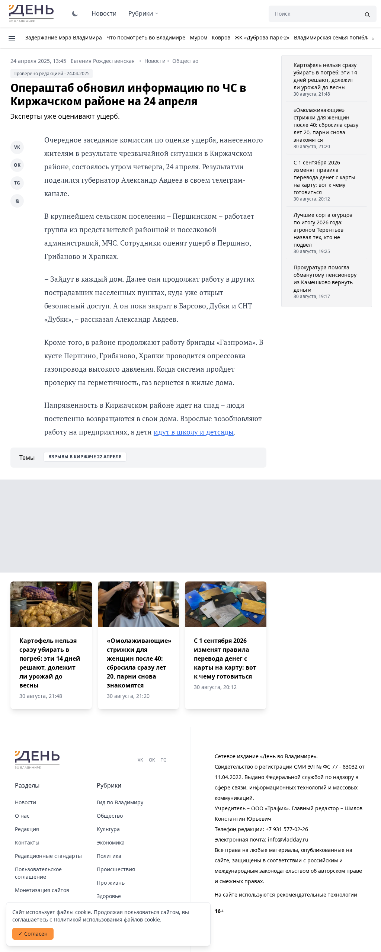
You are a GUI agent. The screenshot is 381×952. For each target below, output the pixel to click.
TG (17, 183)
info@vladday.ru (288, 839)
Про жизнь (111, 882)
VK (17, 147)
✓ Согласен (33, 933)
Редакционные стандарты (48, 855)
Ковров (221, 37)
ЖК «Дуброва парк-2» (262, 37)
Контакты (27, 842)
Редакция (27, 829)
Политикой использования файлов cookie (107, 919)
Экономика (111, 842)
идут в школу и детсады (194, 431)
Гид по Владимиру (120, 802)
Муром (198, 37)
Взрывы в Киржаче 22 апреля (85, 456)
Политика (109, 855)
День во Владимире (32, 14)
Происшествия (116, 869)
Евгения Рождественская (103, 60)
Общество (185, 60)
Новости (104, 13)
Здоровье (109, 896)
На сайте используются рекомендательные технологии (286, 894)
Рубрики (140, 13)
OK (17, 165)
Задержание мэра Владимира (63, 37)
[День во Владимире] (38, 760)
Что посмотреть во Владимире (145, 37)
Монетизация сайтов (42, 890)
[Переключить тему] (75, 13)
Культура (108, 829)
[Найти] (367, 14)
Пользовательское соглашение (38, 873)
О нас (22, 815)
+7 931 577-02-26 (287, 829)
